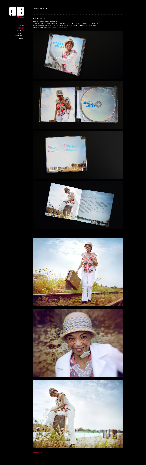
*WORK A (20, 28)
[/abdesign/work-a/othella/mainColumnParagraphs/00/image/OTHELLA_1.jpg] (78, 55)
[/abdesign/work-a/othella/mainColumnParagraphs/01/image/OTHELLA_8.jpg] (78, 343)
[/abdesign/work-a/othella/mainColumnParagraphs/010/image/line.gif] (78, 14)
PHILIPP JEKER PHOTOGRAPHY (56, 28)
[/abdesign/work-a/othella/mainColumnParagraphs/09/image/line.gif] (78, 456)
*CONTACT (19, 36)
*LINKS (21, 38)
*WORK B (20, 31)
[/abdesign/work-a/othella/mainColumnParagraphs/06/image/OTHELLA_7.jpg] (78, 272)
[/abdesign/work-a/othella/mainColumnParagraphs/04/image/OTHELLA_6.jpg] (78, 155)
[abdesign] (16, 15)
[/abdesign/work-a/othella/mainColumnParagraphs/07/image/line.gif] (78, 234)
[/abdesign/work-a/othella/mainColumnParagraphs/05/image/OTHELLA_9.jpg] (78, 414)
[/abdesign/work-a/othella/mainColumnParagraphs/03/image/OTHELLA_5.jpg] (78, 205)
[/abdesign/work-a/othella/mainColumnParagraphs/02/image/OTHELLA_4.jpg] (78, 105)
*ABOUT (21, 33)
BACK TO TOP (37, 452)
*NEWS (21, 26)
